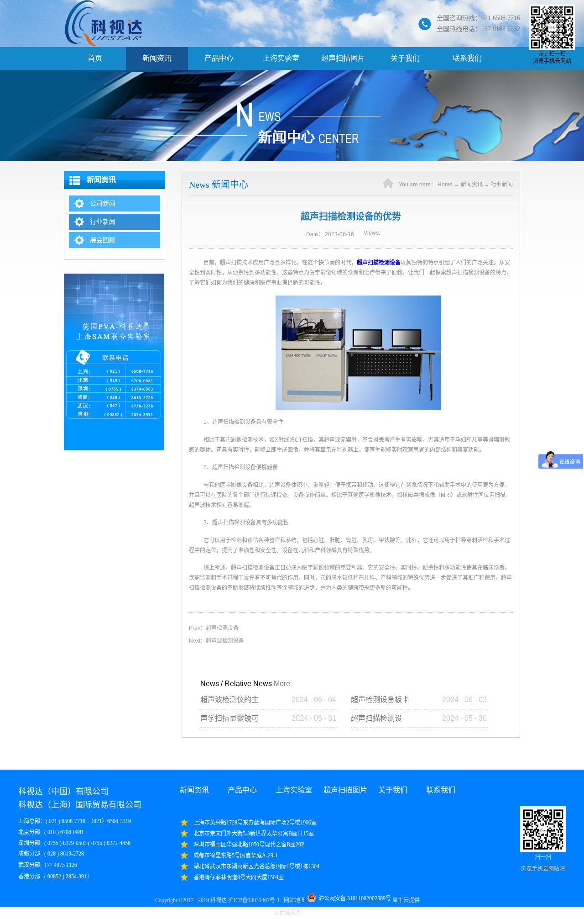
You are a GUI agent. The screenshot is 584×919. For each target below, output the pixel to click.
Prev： (214, 628)
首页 (95, 58)
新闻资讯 (472, 184)
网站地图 (293, 900)
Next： (216, 641)
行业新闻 (502, 184)
